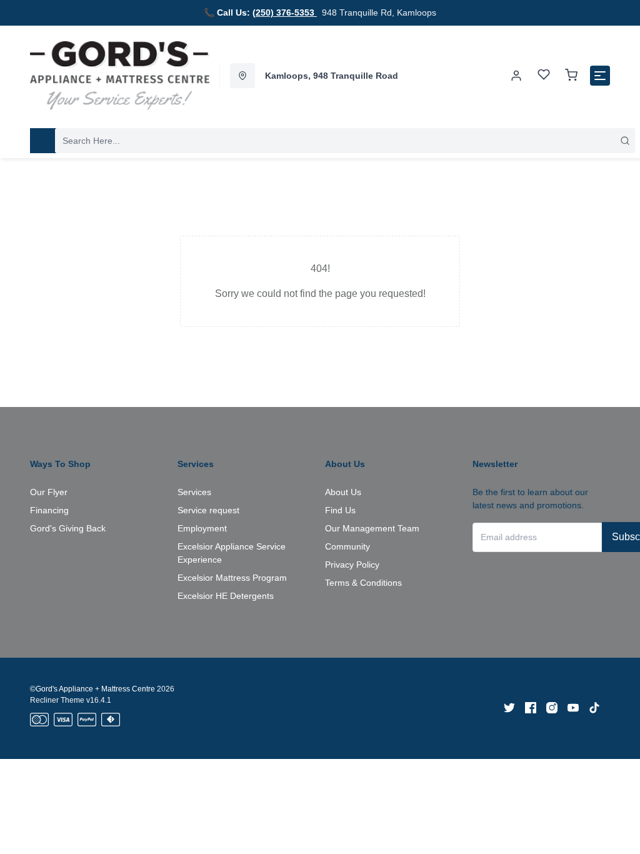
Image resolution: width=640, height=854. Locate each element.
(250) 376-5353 (284, 13)
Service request (208, 510)
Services (194, 492)
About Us (343, 492)
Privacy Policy (352, 565)
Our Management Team (372, 528)
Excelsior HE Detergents (226, 596)
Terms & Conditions (363, 583)
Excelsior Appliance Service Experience (232, 553)
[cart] (571, 75)
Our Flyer (49, 492)
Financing (49, 510)
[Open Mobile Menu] (600, 76)
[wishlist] (544, 76)
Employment (202, 528)
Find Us (340, 510)
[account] (516, 75)
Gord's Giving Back (68, 528)
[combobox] (345, 140)
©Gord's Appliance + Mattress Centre (92, 689)
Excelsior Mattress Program (232, 578)
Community (347, 546)
